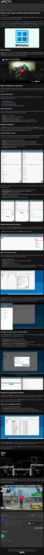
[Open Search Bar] (40, 1)
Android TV (10, 10)
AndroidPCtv (2, 10)
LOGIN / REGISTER (39, 515)
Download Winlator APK (7, 101)
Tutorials (6, 10)
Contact (34, 549)
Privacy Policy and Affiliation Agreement (25, 549)
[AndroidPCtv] (6, 1)
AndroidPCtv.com (13, 549)
